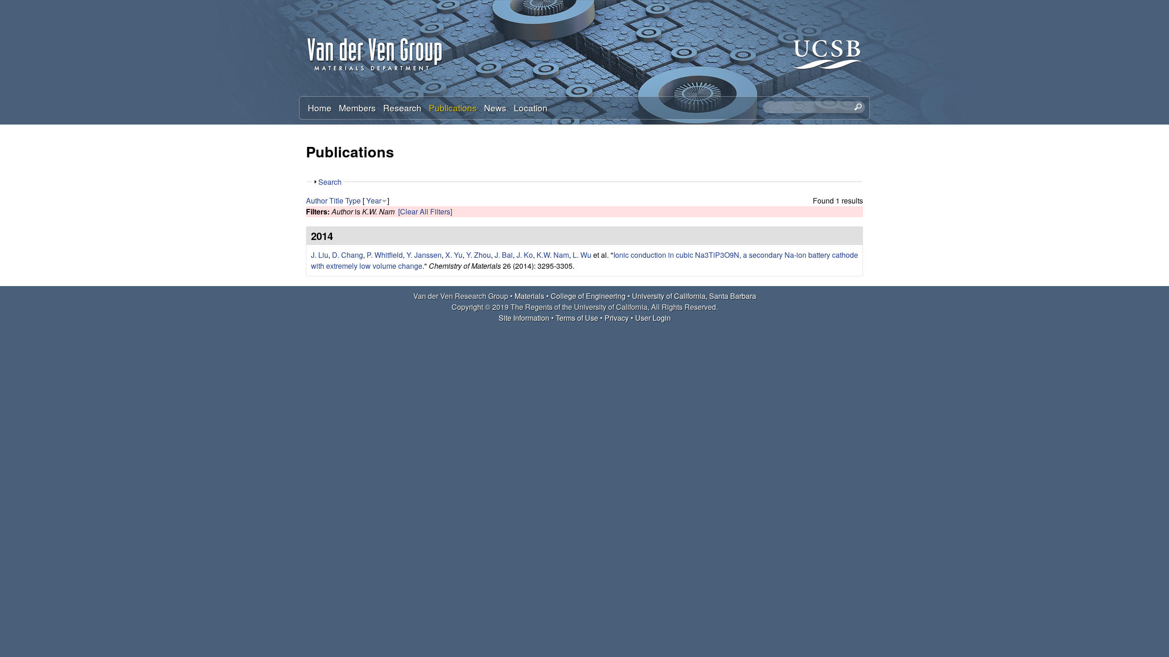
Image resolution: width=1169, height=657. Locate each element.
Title (336, 200)
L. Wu (582, 255)
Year (373, 200)
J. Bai (504, 255)
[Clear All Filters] (425, 211)
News (495, 107)
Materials (529, 296)
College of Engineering (588, 296)
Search (330, 182)
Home (320, 107)
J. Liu (319, 255)
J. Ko (524, 255)
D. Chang (347, 255)
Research (402, 107)
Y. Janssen (424, 255)
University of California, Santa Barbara (694, 296)
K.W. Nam (553, 255)
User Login (653, 318)
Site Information (524, 318)
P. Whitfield (385, 255)
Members (357, 107)
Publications (453, 107)
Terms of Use (577, 318)
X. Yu (454, 255)
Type (353, 200)
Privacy (617, 318)
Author (316, 200)
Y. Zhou (478, 255)
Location (531, 107)
